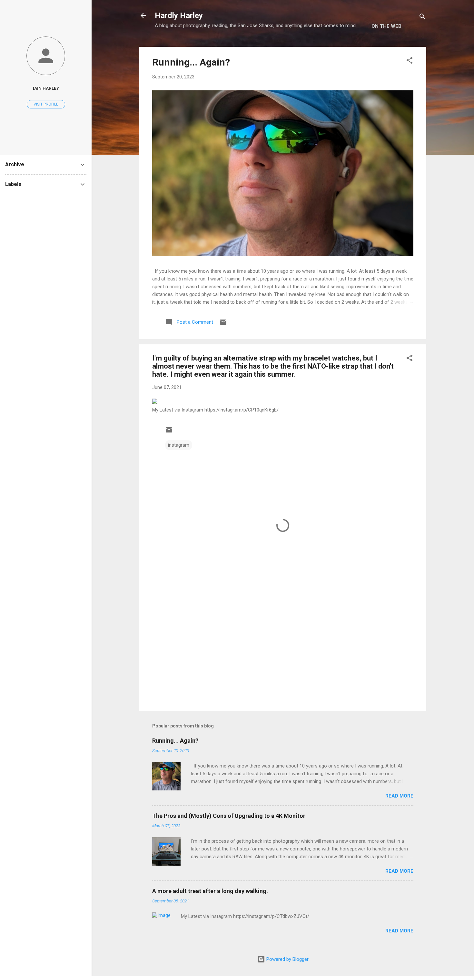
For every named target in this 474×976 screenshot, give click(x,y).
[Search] (422, 17)
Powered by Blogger (287, 959)
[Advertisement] (282, 651)
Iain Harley (46, 88)
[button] (409, 61)
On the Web (386, 26)
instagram (178, 445)
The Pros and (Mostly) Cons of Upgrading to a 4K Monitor (228, 815)
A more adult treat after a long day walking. (210, 891)
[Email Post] (223, 324)
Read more (399, 796)
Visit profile (46, 104)
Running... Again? (191, 62)
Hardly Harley (179, 15)
